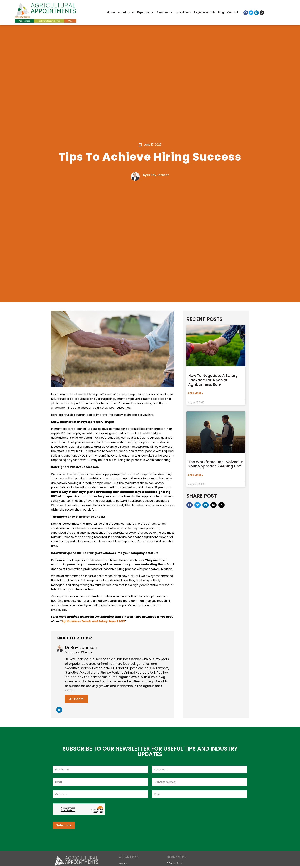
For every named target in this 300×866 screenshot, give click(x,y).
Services (162, 12)
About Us (124, 12)
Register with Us (204, 12)
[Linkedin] (256, 12)
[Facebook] (245, 12)
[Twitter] (251, 12)
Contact (232, 12)
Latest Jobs (183, 12)
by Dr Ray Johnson (156, 175)
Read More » (195, 393)
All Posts (76, 699)
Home (111, 12)
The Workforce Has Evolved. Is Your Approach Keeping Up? (215, 464)
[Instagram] (262, 12)
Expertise (143, 12)
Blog (221, 12)
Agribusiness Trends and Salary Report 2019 (93, 621)
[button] (189, 505)
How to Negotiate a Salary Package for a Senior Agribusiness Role (213, 380)
